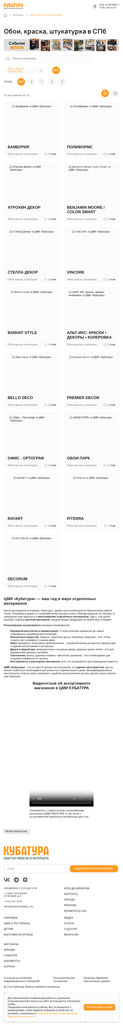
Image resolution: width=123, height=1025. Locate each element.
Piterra (75, 518)
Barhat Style (22, 332)
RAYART (15, 518)
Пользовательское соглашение (64, 979)
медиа (68, 917)
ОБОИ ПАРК (78, 458)
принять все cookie (99, 1007)
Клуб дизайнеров (76, 888)
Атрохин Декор (24, 207)
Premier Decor (83, 398)
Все (21, 81)
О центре (70, 929)
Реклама (70, 905)
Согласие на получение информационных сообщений (21, 979)
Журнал (9, 966)
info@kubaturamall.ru (18, 906)
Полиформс (80, 147)
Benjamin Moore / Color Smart (86, 209)
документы (12, 961)
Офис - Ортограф (26, 458)
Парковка (11, 917)
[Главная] (5, 15)
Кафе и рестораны (17, 923)
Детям (8, 929)
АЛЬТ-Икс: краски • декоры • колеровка (89, 334)
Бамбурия (18, 147)
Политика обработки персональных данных (97, 979)
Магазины (18, 15)
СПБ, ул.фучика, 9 (109, 5)
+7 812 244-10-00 (107, 7)
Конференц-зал (75, 910)
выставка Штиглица (18, 934)
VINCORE (75, 272)
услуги (69, 923)
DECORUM (17, 579)
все (56, 70)
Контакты (71, 894)
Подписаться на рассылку (94, 868)
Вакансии (71, 934)
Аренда (69, 899)
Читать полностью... (16, 831)
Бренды (9, 949)
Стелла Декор (23, 272)
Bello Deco (20, 398)
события (10, 955)
